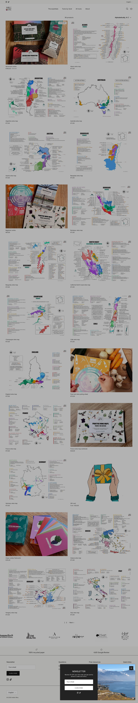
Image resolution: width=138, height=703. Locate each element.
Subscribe (79, 688)
